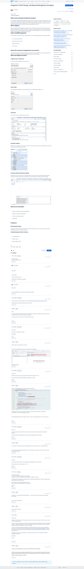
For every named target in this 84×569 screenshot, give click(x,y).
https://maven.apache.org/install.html (39, 528)
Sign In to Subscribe (69, 5)
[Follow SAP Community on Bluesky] (63, 567)
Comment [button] (49, 250)
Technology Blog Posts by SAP (59, 47)
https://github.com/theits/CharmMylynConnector (39, 300)
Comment (13, 563)
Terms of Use (21, 567)
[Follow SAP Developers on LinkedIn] (66, 567)
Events (40, 1)
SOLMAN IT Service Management (15, 15)
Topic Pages (48, 1)
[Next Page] (64, 26)
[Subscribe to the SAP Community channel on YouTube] (64, 567)
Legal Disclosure (30, 567)
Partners (36, 1)
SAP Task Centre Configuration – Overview (60, 42)
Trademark (34, 567)
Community (16, 1)
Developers (32, 1)
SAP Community (13, 3)
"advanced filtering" (67, 22)
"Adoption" (62, 22)
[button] (69, 11)
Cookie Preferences (43, 567)
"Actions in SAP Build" (56, 22)
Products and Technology (22, 1)
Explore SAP (68, 1)
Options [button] (65, 6)
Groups (29, 1)
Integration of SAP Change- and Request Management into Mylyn (32, 5)
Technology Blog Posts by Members (30, 3)
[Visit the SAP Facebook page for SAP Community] (61, 567)
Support (38, 567)
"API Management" (56, 25)
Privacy (18, 567)
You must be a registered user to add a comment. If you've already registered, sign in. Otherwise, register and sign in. (30, 561)
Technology (23, 3)
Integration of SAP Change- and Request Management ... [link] (42, 3)
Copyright (25, 567)
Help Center (43, 1)
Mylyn (17, 25)
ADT (45, 21)
